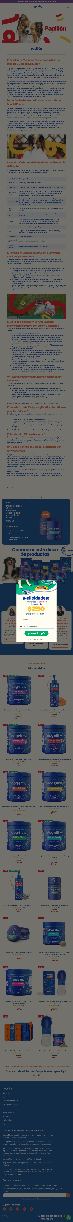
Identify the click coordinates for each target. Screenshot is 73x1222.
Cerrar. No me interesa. (36, 639)
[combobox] (22, 626)
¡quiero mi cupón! (36, 633)
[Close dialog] (54, 582)
